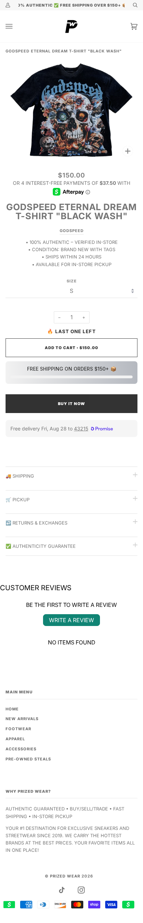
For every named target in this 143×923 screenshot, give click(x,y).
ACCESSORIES (21, 749)
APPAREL (15, 738)
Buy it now (71, 403)
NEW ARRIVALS (22, 718)
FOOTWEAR (18, 728)
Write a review (71, 620)
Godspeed (72, 230)
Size (72, 281)
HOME (12, 709)
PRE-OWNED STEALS (28, 759)
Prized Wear (65, 876)
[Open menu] (16, 26)
